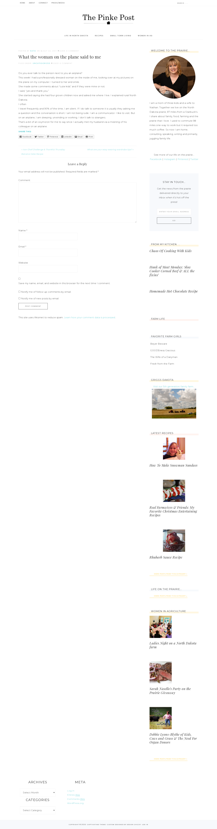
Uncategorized (41, 63)
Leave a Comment (69, 51)
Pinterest (183, 159)
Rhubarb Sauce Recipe (166, 557)
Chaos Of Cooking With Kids (170, 251)
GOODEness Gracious (162, 350)
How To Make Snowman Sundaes (174, 465)
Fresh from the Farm (162, 363)
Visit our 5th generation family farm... (174, 386)
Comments (76, 799)
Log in (70, 790)
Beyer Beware (158, 343)
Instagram (170, 159)
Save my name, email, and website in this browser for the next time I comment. (64, 283)
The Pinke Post (108, 19)
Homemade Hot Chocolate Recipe (174, 291)
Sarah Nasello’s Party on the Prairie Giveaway (170, 690)
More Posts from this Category (170, 574)
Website (23, 262)
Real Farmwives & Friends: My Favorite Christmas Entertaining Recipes (173, 511)
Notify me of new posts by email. (40, 298)
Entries (73, 795)
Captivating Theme (96, 824)
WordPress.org (75, 803)
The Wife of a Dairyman (163, 357)
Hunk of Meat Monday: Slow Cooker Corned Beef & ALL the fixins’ (172, 271)
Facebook (156, 159)
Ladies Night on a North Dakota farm (173, 645)
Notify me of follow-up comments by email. (46, 291)
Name (22, 230)
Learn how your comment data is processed (89, 317)
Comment (24, 180)
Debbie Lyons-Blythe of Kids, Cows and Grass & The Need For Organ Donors (173, 738)
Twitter (194, 159)
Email (22, 246)
